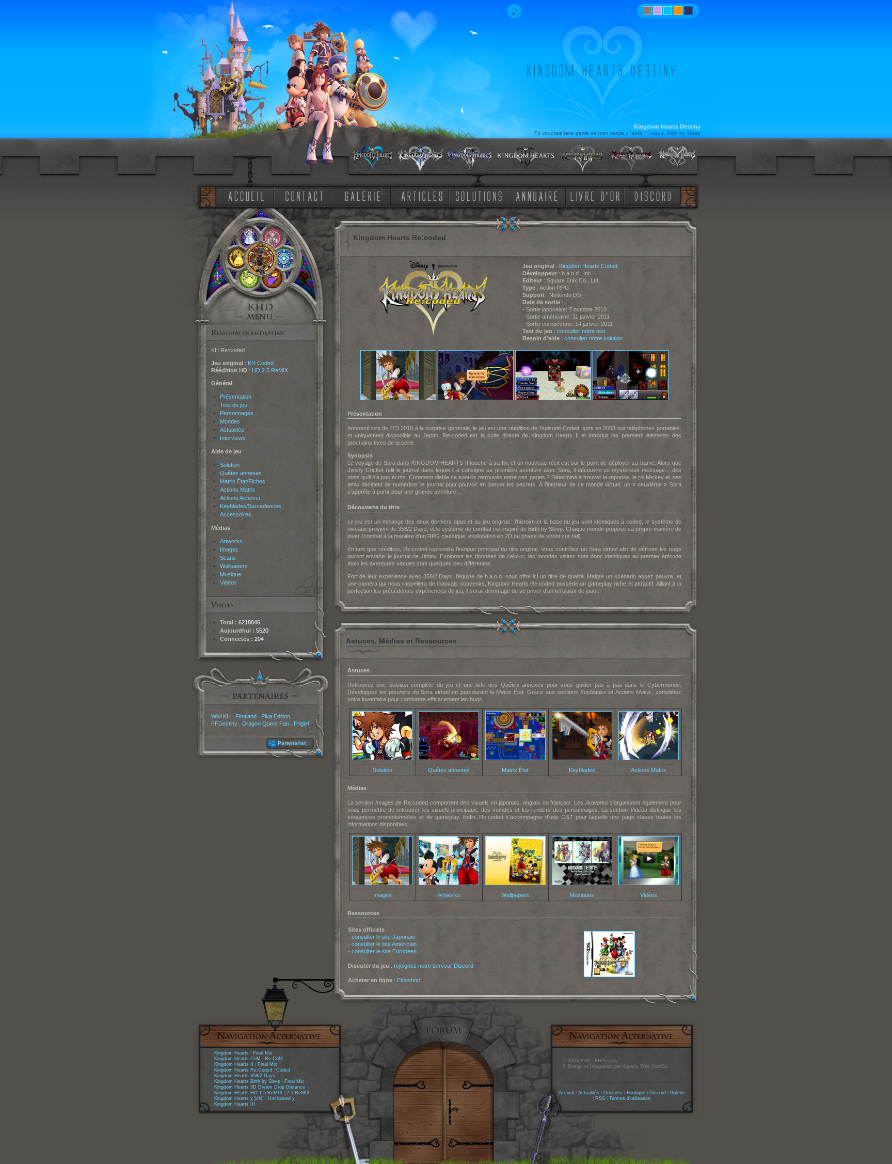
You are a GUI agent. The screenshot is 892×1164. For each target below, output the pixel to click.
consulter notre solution (593, 338)
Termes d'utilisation (629, 1098)
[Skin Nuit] (688, 10)
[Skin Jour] (667, 10)
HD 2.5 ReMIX (270, 370)
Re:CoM (274, 1058)
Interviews (233, 438)
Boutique (636, 1092)
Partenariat (292, 743)
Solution (230, 465)
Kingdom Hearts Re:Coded (243, 1070)
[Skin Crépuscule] (678, 10)
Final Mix (263, 1053)
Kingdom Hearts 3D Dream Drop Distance (259, 1087)
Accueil (566, 1092)
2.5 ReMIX (298, 1092)
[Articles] (423, 195)
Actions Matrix (238, 489)
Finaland (246, 716)
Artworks (231, 541)
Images (229, 549)
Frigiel (301, 723)
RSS (600, 1098)
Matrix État (515, 770)
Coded (283, 1070)
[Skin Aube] (657, 10)
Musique (230, 574)
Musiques (582, 895)
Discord (657, 1092)
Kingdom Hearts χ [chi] (239, 1098)
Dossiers (613, 1092)
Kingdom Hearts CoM (237, 1058)
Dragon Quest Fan (265, 723)
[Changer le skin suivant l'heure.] (647, 10)
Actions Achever (240, 498)
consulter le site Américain (384, 944)
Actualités (232, 430)
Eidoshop (408, 980)
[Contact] (306, 195)
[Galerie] (362, 195)
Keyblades (582, 770)
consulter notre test (581, 331)
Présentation (235, 397)
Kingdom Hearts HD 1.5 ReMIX (248, 1092)
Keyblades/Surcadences (250, 506)
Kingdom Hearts (231, 1053)
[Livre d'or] (598, 195)
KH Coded (261, 363)
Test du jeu (233, 405)
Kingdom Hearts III (234, 1104)
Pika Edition (275, 716)
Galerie (677, 1092)
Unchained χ (281, 1098)
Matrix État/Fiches (242, 481)
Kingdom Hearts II (233, 1064)
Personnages (236, 413)
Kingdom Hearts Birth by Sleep (247, 1081)
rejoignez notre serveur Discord (433, 966)
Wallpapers (234, 566)
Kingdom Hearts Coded (588, 266)
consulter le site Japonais (383, 937)
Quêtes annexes (241, 473)
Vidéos (228, 582)
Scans (228, 558)
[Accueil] (244, 195)
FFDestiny (224, 723)
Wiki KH (221, 716)
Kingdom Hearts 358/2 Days (244, 1075)
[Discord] (654, 195)
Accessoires (235, 514)
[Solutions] (480, 195)
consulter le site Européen (384, 951)
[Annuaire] (533, 195)
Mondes (230, 421)
